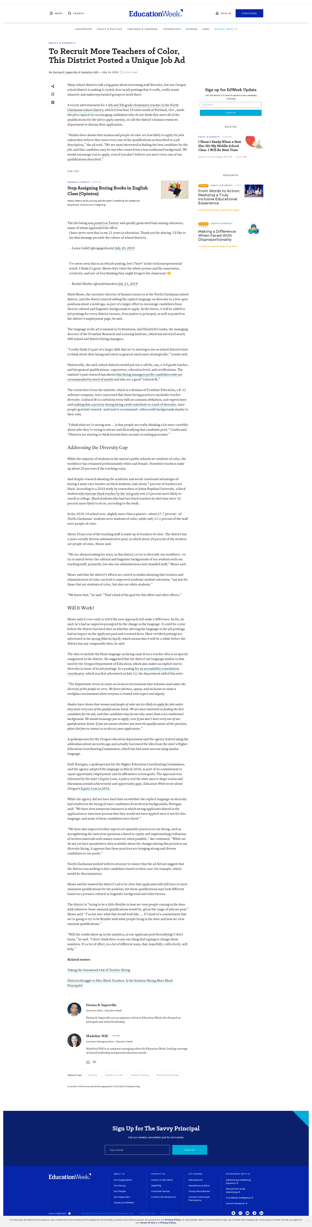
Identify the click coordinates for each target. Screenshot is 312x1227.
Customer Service (160, 1191)
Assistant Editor (94, 1010)
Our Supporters (122, 1197)
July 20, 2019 (125, 248)
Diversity (92, 1075)
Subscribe (249, 13)
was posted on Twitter (103, 223)
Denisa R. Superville (65, 72)
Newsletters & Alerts (199, 1185)
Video (238, 185)
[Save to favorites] (53, 94)
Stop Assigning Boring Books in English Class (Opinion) (107, 190)
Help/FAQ (156, 1185)
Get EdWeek (195, 1174)
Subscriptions (195, 1180)
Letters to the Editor (162, 1180)
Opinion (191, 29)
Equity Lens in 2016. (95, 788)
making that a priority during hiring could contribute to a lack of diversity (124, 404)
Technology (172, 29)
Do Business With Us (238, 1174)
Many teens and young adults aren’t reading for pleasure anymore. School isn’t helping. (103, 202)
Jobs (205, 29)
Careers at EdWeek (124, 1202)
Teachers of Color (114, 1075)
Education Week (113, 1010)
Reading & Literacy (78, 182)
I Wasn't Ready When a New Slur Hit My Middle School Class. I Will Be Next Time (219, 146)
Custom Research (235, 1203)
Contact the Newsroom (163, 1197)
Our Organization (123, 1180)
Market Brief (224, 29)
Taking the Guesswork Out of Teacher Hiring (98, 970)
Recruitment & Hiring (167, 1075)
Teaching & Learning (142, 29)
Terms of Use (147, 1213)
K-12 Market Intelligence (238, 1198)
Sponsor (203, 226)
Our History (120, 1185)
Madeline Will (89, 72)
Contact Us (158, 1174)
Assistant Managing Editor (100, 1041)
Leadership (83, 29)
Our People (120, 1191)
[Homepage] (156, 13)
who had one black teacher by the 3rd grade (109, 493)
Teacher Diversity (140, 1075)
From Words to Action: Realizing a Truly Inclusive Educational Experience (219, 197)
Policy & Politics (109, 29)
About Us (119, 1174)
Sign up (189, 1150)
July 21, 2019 (128, 283)
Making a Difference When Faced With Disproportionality (217, 235)
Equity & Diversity (62, 43)
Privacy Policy (170, 1213)
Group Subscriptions (199, 1191)
